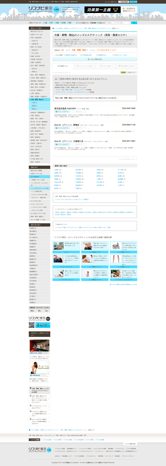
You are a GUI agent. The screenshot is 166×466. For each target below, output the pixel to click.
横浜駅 (56, 188)
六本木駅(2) (33, 253)
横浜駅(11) (33, 299)
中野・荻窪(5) (35, 115)
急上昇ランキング (72, 451)
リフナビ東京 (89, 440)
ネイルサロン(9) (36, 201)
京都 (57, 23)
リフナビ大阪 (47, 440)
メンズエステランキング (86, 451)
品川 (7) (34, 68)
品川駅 (120, 173)
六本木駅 (78, 176)
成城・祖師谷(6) (36, 131)
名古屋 (63, 23)
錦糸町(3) (122, 212)
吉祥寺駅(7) (33, 293)
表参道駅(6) (33, 250)
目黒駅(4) (32, 247)
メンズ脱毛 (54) (37, 191)
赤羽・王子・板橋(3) (37, 134)
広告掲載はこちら (119, 451)
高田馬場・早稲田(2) (37, 81)
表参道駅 (57, 176)
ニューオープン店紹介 (85, 448)
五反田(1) (75, 212)
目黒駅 (99, 173)
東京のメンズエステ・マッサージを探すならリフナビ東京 (84, 462)
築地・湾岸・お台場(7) (38, 87)
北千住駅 (99, 182)
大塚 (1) (34, 102)
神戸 (51, 23)
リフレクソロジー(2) (61, 199)
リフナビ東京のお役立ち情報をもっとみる (124, 284)
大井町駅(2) (33, 278)
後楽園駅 (120, 179)
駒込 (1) (34, 109)
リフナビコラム (119, 448)
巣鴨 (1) (34, 106)
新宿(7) (63, 212)
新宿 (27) (35, 50)
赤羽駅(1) (32, 284)
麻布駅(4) (32, 256)
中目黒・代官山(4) (36, 59)
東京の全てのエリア (37, 31)
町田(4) (116, 212)
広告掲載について (67, 456)
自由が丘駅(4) (34, 274)
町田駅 (56, 185)
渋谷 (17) (35, 41)
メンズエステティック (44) (40, 188)
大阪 (46, 23)
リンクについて (99, 451)
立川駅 (120, 185)
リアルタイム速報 (60, 448)
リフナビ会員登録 (79, 456)
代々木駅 (120, 170)
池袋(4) (69, 212)
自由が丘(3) (101, 212)
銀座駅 (120, 176)
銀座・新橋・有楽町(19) (38, 84)
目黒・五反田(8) (36, 62)
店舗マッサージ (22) (38, 180)
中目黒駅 (78, 173)
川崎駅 (78, 188)
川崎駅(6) (32, 302)
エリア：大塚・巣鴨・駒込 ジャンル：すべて (70, 90)
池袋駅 (56, 173)
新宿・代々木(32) (36, 47)
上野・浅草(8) (35, 93)
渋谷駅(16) (33, 228)
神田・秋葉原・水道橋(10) (39, 96)
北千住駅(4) (33, 281)
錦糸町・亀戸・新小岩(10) (39, 140)
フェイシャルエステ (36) (39, 194)
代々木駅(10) (33, 237)
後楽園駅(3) (33, 271)
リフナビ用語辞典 (131, 448)
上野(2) (94, 212)
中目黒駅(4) (33, 244)
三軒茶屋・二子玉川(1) (38, 128)
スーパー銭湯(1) (84, 199)
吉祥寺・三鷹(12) (36, 143)
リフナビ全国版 (35, 440)
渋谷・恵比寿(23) (36, 37)
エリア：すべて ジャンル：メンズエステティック (71, 92)
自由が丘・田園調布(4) (38, 112)
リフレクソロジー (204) (39, 207)
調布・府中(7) (35, 149)
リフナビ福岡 (100, 440)
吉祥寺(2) (129, 212)
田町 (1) (34, 71)
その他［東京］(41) (37, 159)
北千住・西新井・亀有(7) (38, 125)
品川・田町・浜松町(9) (38, 65)
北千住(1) (109, 212)
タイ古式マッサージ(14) (38, 213)
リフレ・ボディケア (37, 204)
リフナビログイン (91, 456)
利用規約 (117, 456)
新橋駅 (56, 179)
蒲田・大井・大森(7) (37, 118)
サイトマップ (109, 456)
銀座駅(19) (33, 259)
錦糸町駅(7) (33, 290)
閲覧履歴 (93, 23)
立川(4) (57, 214)
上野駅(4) (32, 268)
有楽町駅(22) (33, 265)
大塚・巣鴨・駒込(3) (37, 99)
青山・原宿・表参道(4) (38, 75)
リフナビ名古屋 (78, 440)
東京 (70, 23)
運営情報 (100, 456)
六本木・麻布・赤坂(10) (38, 78)
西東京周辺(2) (35, 153)
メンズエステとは (60, 451)
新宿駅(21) (33, 234)
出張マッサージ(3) (36, 34)
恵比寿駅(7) (33, 231)
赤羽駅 (120, 182)
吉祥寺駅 (99, 185)
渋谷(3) (57, 212)
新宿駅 (99, 170)
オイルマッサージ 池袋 (75, 227)
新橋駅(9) (32, 262)
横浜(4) (63, 214)
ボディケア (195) (37, 210)
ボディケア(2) (73, 199)
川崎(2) (69, 214)
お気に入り (102, 23)
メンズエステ (35, 177)
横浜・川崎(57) (35, 162)
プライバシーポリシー (128, 456)
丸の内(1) (88, 212)
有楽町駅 (78, 179)
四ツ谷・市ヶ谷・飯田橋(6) (39, 122)
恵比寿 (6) (35, 44)
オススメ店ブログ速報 (100, 448)
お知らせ (57, 456)
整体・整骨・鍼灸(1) (37, 216)
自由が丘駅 (57, 182)
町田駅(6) (32, 287)
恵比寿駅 (78, 170)
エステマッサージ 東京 (90, 227)
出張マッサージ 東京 (104, 227)
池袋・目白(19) (35, 56)
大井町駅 (78, 182)
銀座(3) (81, 212)
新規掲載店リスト (72, 448)
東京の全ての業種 (36, 170)
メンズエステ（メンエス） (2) (39, 184)
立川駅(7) (32, 296)
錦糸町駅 (78, 185)
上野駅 (99, 179)
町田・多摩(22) (35, 137)
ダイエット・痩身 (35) (39, 197)
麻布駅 (99, 176)
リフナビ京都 (68, 440)
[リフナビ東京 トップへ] (44, 9)
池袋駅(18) (33, 240)
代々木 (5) (35, 53)
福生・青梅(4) (35, 156)
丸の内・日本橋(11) (37, 90)
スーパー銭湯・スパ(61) (38, 219)
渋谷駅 (56, 170)
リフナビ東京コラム (83, 23)
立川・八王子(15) (36, 146)
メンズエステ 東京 (60, 227)
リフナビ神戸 (57, 440)
